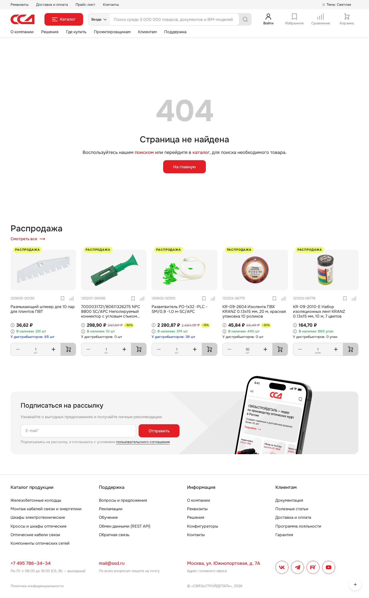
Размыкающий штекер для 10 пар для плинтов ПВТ (43, 309)
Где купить (76, 31)
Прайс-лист (85, 4)
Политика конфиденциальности (37, 586)
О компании (22, 31)
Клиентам (147, 31)
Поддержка (175, 31)
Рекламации (110, 508)
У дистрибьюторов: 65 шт (32, 337)
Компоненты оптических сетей (40, 543)
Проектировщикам (112, 31)
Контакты (111, 4)
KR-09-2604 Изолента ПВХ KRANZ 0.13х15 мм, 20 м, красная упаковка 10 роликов (254, 311)
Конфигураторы (202, 526)
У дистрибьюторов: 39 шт (173, 337)
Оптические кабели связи (35, 534)
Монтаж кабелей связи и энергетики (46, 508)
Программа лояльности (298, 526)
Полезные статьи (291, 508)
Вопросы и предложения (123, 500)
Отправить (159, 431)
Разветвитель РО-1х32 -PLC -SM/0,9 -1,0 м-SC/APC (179, 309)
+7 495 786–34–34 (30, 563)
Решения (49, 31)
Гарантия (284, 534)
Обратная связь (114, 534)
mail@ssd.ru (112, 563)
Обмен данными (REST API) (124, 526)
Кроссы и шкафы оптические (39, 526)
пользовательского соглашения (143, 442)
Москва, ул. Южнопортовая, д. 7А (223, 563)
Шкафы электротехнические (38, 517)
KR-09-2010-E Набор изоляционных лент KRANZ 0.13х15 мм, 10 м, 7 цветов (319, 311)
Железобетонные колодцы (36, 500)
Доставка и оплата (52, 4)
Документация (289, 500)
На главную (184, 166)
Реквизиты (20, 4)
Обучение (108, 517)
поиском (144, 152)
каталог (201, 152)
